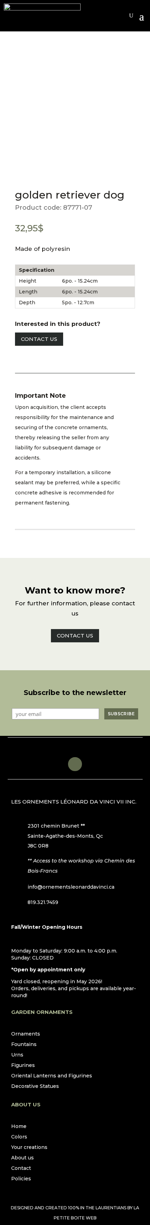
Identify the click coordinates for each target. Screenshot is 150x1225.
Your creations (29, 1147)
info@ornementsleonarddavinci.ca (71, 887)
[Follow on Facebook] (75, 764)
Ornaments (25, 1034)
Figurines (23, 1065)
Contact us (39, 339)
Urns (17, 1055)
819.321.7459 (43, 902)
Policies (21, 1179)
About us (22, 1158)
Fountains (24, 1044)
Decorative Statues (35, 1086)
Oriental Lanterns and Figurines (51, 1076)
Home (19, 1126)
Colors (19, 1137)
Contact (21, 1168)
